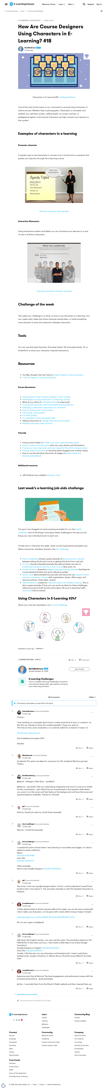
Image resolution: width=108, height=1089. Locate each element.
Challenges (46, 1027)
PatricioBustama (28, 711)
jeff (23, 806)
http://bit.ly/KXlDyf (34, 950)
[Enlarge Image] (54, 71)
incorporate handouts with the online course (42, 567)
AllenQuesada (27, 755)
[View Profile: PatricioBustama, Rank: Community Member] (19, 712)
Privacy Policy (14, 1066)
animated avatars (49, 402)
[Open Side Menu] (6, 4)
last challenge (62, 549)
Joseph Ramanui (29, 569)
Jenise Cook (27, 574)
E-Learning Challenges (35, 11)
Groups (11, 1052)
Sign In (99, 4)
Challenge (63, 97)
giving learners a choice (73, 559)
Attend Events (14, 1055)
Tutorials (45, 1021)
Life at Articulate (80, 1055)
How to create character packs (36, 445)
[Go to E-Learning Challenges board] (22, 681)
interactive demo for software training (65, 582)
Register (91, 4)
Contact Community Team (51, 1042)
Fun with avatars (29, 415)
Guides (44, 1017)
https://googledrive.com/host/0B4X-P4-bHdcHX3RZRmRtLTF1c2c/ (46, 917)
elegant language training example (62, 569)
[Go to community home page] (22, 4)
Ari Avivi (26, 564)
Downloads (13, 1042)
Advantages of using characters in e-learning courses (46, 399)
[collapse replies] (12, 711)
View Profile (79, 669)
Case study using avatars (33, 413)
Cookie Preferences (54, 1084)
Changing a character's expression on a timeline (44, 407)
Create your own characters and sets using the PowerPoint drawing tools (54, 448)
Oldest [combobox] (92, 697)
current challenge (59, 605)
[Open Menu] (101, 11)
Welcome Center (47, 1035)
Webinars (45, 1024)
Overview (12, 1063)
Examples (12, 1045)
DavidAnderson (30, 48)
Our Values (78, 1042)
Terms (35, 1084)
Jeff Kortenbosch (29, 582)
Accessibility (78, 1048)
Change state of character (34, 450)
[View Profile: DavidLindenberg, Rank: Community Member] (19, 777)
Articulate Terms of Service (18, 1076)
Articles (77, 1017)
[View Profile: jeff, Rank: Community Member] (19, 807)
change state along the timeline (56, 421)
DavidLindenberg (28, 775)
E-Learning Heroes (11, 11)
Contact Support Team (49, 1045)
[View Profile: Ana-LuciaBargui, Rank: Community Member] (19, 825)
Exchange (12, 1039)
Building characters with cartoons (37, 423)
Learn (23, 11)
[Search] (84, 4)
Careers (77, 1052)
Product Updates (80, 1021)
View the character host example (54, 211)
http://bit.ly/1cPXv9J (52, 868)
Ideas (11, 1048)
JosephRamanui (28, 903)
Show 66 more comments (27, 994)
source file (27, 590)
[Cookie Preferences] (3, 1086)
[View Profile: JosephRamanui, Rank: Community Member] (19, 904)
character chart (53, 475)
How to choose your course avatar (37, 410)
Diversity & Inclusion (81, 1045)
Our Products (79, 1039)
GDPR (11, 1070)
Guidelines (45, 1039)
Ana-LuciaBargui (28, 824)
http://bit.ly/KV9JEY (25, 860)
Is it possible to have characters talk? (38, 418)
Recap (72, 97)
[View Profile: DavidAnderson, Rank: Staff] (20, 49)
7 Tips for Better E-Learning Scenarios (39, 377)
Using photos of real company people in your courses (46, 397)
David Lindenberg (30, 559)
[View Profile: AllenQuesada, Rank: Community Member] (19, 756)
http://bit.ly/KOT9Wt (26, 855)
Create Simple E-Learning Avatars (68, 375)
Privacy (42, 1084)
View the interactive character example (54, 291)
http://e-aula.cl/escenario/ (28, 733)
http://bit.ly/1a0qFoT (51, 948)
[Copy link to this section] (79, 134)
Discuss (11, 1035)
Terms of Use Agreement (17, 1073)
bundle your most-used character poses (61, 442)
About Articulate (80, 1035)
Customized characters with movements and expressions (48, 405)
